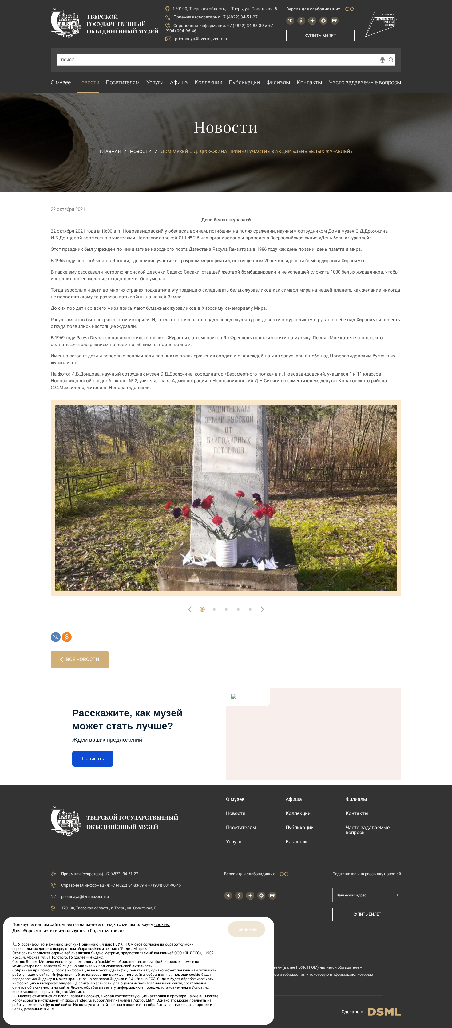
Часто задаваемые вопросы (365, 82)
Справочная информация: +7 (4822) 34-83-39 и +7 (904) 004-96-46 (121, 885)
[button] (202, 609)
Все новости (82, 659)
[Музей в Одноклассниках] (301, 21)
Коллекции (208, 82)
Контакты (309, 82)
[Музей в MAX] (323, 21)
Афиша (179, 82)
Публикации (244, 82)
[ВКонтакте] (56, 637)
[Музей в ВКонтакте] (290, 21)
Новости (88, 82)
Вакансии (297, 841)
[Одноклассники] (67, 637)
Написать (93, 758)
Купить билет (320, 35)
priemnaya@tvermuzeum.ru (201, 38)
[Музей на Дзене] (312, 21)
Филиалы (278, 82)
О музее (61, 82)
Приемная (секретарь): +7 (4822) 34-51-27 (215, 16)
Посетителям (123, 82)
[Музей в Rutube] (335, 21)
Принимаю (246, 929)
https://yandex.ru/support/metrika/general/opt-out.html (109, 1000)
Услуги (155, 82)
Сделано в (352, 1011)
